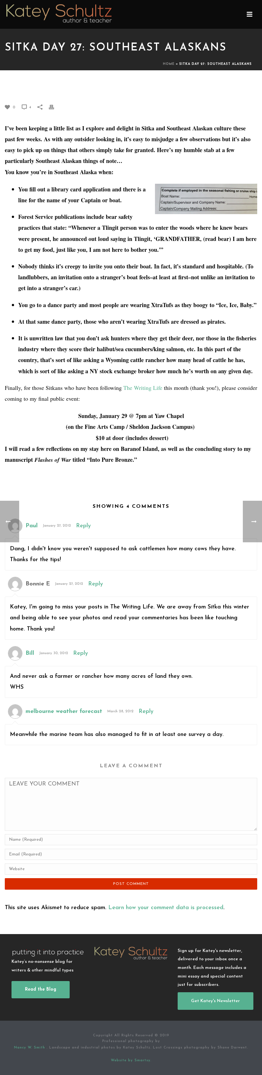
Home (168, 64)
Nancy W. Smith (30, 1047)
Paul (32, 526)
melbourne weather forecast (64, 712)
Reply (83, 526)
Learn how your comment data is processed (165, 908)
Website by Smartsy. (131, 1060)
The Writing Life (142, 387)
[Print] (54, 107)
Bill (30, 653)
